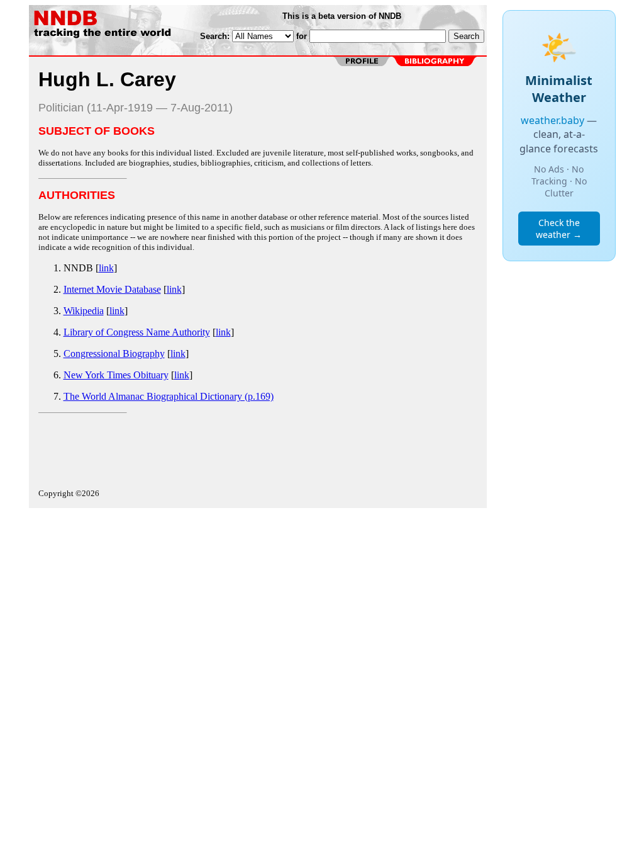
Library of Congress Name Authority (137, 332)
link (106, 268)
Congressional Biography (114, 353)
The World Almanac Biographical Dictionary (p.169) (169, 396)
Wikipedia (84, 310)
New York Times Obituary (116, 375)
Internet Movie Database (112, 289)
